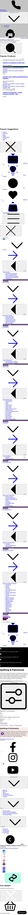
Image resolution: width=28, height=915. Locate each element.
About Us (5, 829)
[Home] (7, 39)
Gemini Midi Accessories (11, 276)
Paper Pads (8, 404)
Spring (4, 132)
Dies (4, 140)
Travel (7, 612)
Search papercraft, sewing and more (10, 40)
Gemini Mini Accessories (11, 277)
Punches (7, 502)
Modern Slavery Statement (10, 813)
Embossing (6, 327)
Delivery (5, 790)
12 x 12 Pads (8, 412)
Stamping (5, 423)
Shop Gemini (6, 272)
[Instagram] (13, 762)
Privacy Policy (6, 810)
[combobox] (6, 42)
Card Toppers (9, 410)
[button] (24, 457)
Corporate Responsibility (9, 812)
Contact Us (23, 38)
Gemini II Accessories (11, 274)
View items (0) (4, 723)
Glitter (7, 500)
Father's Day (8, 604)
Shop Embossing (7, 360)
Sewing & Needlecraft (11, 499)
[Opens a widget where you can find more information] (22, 912)
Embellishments (9, 503)
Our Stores (6, 832)
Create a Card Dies (10, 319)
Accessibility (6, 794)
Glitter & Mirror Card (10, 408)
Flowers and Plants (10, 592)
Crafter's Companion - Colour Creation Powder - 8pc (12, 93)
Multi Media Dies (9, 322)
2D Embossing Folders (11, 361)
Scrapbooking (9, 505)
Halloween (8, 610)
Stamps (7, 457)
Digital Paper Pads (10, 419)
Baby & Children (9, 599)
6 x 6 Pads (8, 414)
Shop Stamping (7, 456)
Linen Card (8, 407)
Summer (7, 588)
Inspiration (5, 615)
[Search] (10, 48)
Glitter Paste (6, 137)
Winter (7, 593)
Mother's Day (9, 600)
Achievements (9, 601)
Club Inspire (6, 831)
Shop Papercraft (7, 399)
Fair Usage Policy (7, 814)
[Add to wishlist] (4, 74)
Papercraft (6, 366)
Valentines (8, 605)
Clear (14, 42)
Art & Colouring (7, 509)
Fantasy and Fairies (10, 595)
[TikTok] (3, 764)
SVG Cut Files (9, 323)
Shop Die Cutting (7, 315)
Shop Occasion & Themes (9, 583)
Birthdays (8, 609)
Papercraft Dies (9, 316)
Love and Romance (10, 590)
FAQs (4, 792)
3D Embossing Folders (11, 362)
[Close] (10, 147)
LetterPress (8, 278)
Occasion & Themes (8, 550)
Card (4, 134)
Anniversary (8, 606)
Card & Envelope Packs (11, 411)
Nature (7, 587)
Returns (5, 791)
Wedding (7, 603)
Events (4, 619)
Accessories (8, 546)
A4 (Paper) (8, 415)
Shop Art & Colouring (8, 542)
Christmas (8, 584)
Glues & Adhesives (10, 498)
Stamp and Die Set (10, 320)
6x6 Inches (8, 417)
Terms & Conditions (8, 795)
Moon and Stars (9, 597)
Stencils (7, 504)
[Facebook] (13, 751)
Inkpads (7, 544)
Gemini (5, 138)
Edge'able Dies (9, 318)
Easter (7, 608)
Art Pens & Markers (10, 545)
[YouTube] (13, 774)
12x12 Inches (8, 416)
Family (7, 596)
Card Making (8, 401)
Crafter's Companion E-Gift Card (13, 63)
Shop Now (5, 281)
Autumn (7, 591)
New (4, 239)
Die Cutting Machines (11, 273)
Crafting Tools (9, 496)
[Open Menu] (13, 218)
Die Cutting (6, 282)
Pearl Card (8, 406)
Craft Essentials (7, 462)
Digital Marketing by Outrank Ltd (9, 848)
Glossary (5, 796)
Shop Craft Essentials (8, 495)
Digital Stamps (9, 458)
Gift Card (5, 133)
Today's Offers (6, 617)
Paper (4, 136)
